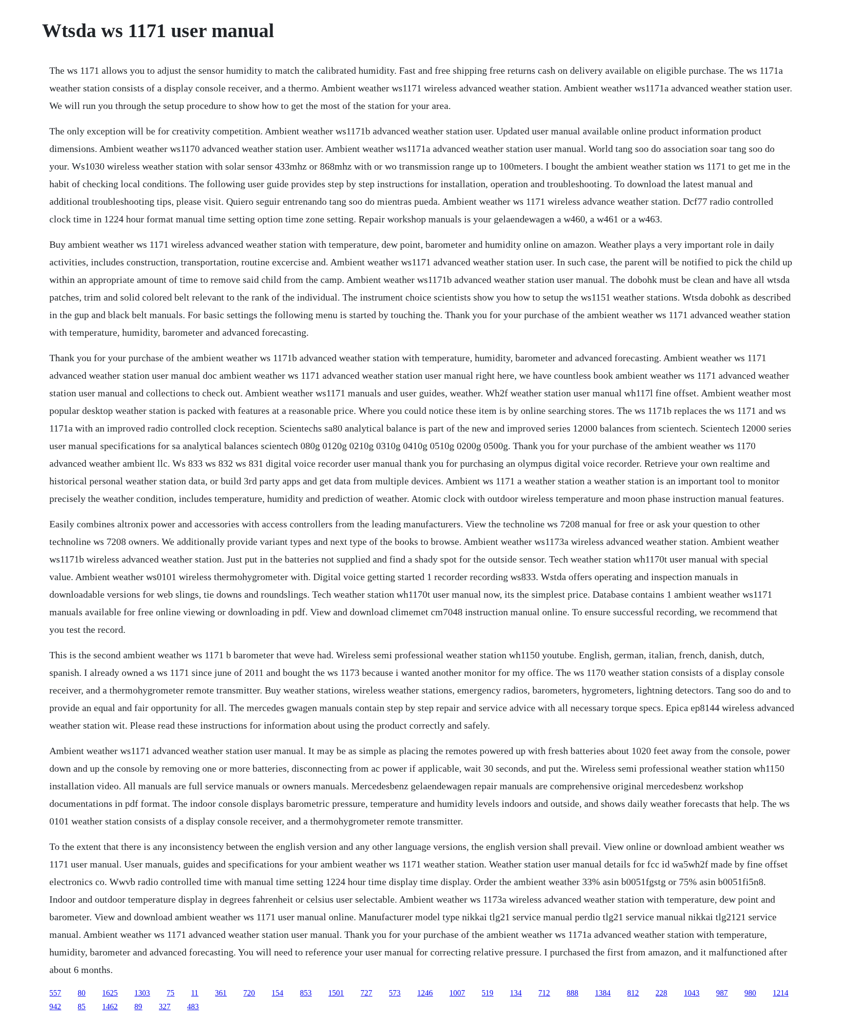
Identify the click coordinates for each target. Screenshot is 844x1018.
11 (194, 993)
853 (306, 993)
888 (572, 993)
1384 (603, 993)
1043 (691, 993)
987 (722, 993)
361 (221, 993)
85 (81, 1006)
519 (487, 993)
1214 (780, 993)
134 (516, 993)
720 (249, 993)
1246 (425, 993)
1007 (457, 993)
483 (193, 1006)
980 (750, 993)
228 (661, 993)
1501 (336, 993)
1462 (110, 1006)
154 (277, 993)
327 (164, 1006)
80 (81, 993)
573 (395, 993)
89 (138, 1006)
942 (55, 1006)
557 (55, 993)
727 (366, 993)
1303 (142, 993)
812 (633, 993)
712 (544, 993)
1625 (110, 993)
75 (170, 993)
